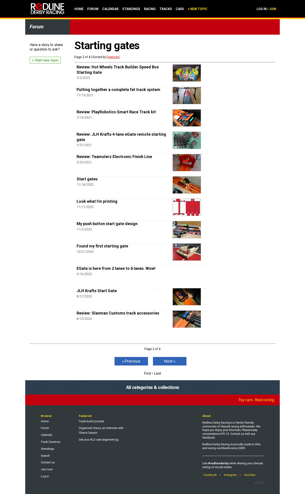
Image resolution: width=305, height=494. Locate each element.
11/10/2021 (85, 95)
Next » (169, 361)
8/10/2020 (84, 319)
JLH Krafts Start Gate (97, 290)
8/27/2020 (84, 296)
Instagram (230, 475)
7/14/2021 (84, 117)
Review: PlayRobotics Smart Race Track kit (116, 112)
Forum (92, 9)
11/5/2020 (84, 229)
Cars (180, 9)
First (147, 373)
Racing (150, 9)
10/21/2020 (85, 251)
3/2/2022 (83, 78)
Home (79, 9)
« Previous (131, 361)
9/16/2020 (84, 274)
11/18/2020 (85, 184)
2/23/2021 (84, 162)
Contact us (48, 462)
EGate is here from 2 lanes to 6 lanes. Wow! (116, 268)
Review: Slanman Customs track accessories (118, 313)
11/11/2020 (85, 207)
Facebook (210, 475)
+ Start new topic (45, 60)
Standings (131, 9)
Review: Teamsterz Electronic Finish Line (114, 156)
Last (157, 373)
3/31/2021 (84, 145)
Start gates (87, 179)
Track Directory (50, 441)
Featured (113, 57)
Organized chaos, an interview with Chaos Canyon (101, 430)
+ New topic (197, 9)
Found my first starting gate (102, 246)
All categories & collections (152, 387)
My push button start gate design (107, 223)
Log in (45, 476)
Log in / (266, 9)
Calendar (110, 9)
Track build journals (91, 421)
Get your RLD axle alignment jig (99, 439)
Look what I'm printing (97, 201)
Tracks (165, 9)
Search (45, 455)
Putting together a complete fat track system (118, 89)
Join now (47, 469)
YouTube (249, 475)
